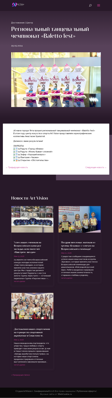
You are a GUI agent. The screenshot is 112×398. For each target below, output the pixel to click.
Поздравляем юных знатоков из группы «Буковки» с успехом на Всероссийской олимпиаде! (78, 245)
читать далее (19, 281)
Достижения (17, 23)
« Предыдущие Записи (20, 375)
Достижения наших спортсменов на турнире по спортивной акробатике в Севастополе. (32, 332)
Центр (29, 23)
